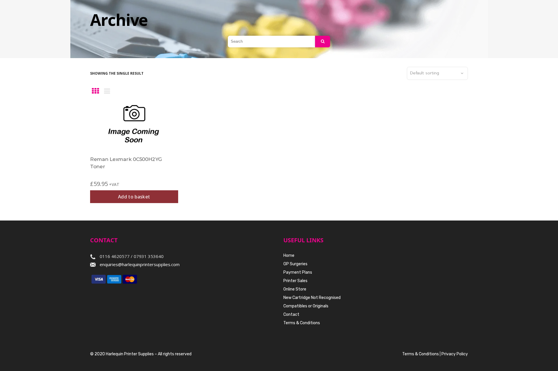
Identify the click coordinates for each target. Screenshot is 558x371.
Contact (291, 314)
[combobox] (437, 73)
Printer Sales (295, 280)
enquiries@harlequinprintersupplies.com (140, 264)
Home (288, 255)
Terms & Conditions (301, 322)
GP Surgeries (295, 263)
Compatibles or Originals (305, 306)
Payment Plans (297, 272)
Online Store (294, 289)
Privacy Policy (454, 354)
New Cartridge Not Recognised (312, 297)
